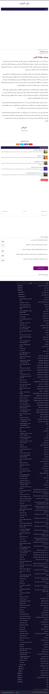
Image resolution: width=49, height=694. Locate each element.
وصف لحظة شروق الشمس (24, 480)
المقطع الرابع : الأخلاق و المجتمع (42, 402)
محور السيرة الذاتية (44, 614)
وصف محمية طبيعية (23, 512)
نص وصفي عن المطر (23, 598)
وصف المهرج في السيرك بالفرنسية (26, 523)
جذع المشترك (45, 466)
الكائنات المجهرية (45, 346)
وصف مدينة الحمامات (23, 446)
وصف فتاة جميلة (22, 348)
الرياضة (47, 330)
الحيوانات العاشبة (45, 327)
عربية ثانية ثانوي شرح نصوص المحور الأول (40, 552)
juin (20, 670)
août (21, 666)
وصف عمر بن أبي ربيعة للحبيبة (25, 500)
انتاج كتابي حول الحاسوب (24, 633)
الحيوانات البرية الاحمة (44, 325)
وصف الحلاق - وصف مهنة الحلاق (25, 568)
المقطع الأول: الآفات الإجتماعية (43, 358)
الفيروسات (46, 344)
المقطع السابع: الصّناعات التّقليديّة (42, 412)
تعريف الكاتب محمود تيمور (24, 403)
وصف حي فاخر (22, 538)
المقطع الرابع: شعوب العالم (43, 407)
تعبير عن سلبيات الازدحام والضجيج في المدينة (34, 172)
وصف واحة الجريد (23, 578)
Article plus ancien (5, 211)
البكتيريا (47, 308)
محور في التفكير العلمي (44, 658)
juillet (21, 668)
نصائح (47, 684)
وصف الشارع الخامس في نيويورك (26, 498)
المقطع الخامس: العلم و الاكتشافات (42, 395)
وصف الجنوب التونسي (23, 382)
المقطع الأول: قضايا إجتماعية (43, 362)
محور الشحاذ (46, 619)
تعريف (47, 435)
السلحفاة (46, 332)
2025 (20, 287)
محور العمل (46, 631)
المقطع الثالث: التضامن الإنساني (42, 367)
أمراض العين (46, 287)
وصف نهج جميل (22, 629)
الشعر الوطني (45, 339)
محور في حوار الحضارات (44, 665)
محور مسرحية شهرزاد (44, 670)
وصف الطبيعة (22, 644)
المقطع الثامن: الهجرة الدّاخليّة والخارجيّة (41, 381)
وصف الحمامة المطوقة (24, 462)
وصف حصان (22, 517)
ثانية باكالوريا (46, 454)
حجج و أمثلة (46, 470)
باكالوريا (47, 423)
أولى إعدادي (46, 290)
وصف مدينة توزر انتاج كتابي (24, 494)
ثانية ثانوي (46, 456)
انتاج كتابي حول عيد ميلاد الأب (25, 367)
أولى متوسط (46, 304)
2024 (20, 290)
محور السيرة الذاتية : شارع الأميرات (42, 617)
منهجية (47, 679)
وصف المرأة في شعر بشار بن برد (25, 642)
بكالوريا (47, 428)
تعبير (47, 433)
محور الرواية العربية (44, 612)
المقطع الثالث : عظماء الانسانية (42, 365)
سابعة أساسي (45, 484)
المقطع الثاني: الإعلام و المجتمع (42, 386)
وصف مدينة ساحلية (23, 379)
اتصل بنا (17, 692)
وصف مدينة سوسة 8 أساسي (25, 373)
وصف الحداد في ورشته (24, 620)
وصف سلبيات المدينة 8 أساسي (25, 452)
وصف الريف (22, 662)
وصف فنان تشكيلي (23, 635)
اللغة (47, 348)
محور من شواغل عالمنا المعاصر (42, 677)
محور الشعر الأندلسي (44, 621)
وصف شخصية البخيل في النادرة (25, 304)
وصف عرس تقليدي (23, 554)
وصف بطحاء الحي (23, 607)
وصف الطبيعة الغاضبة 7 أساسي (25, 395)
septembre (22, 296)
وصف (37, 53)
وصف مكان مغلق (23, 664)
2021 (20, 677)
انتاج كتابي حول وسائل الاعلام (25, 605)
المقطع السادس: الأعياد (44, 416)
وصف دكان (21, 580)
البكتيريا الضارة (45, 311)
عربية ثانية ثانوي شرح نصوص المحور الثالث (40, 554)
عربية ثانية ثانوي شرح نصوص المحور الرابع (40, 563)
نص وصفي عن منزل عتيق (24, 596)
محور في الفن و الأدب (44, 663)
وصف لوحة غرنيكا (23, 431)
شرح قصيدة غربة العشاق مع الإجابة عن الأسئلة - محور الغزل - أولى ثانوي (35, 249)
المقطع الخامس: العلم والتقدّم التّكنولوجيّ (41, 400)
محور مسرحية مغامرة (44, 672)
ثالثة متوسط (46, 447)
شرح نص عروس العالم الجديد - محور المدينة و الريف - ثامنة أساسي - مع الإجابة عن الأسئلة (31, 254)
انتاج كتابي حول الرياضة (24, 478)
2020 (20, 679)
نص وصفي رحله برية (23, 541)
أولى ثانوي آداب (45, 299)
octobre (21, 294)
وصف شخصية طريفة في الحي (25, 616)
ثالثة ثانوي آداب (45, 442)
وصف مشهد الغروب (23, 514)
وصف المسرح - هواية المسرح (25, 322)
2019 (20, 681)
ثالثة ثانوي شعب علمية (44, 444)
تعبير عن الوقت (40, 155)
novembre (21, 292)
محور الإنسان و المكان (44, 605)
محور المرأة (46, 642)
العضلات (46, 341)
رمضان (47, 480)
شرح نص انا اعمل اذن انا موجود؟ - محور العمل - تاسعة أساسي (36, 244)
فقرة (47, 593)
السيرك (47, 334)
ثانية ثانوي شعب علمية (44, 461)
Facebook (26, 144)
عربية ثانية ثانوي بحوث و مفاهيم (42, 550)
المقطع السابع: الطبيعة (44, 414)
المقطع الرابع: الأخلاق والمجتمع (42, 405)
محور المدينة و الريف (44, 639)
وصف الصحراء (22, 611)
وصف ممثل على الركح (23, 397)
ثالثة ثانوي (46, 440)
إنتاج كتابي (46, 306)
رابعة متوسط (46, 477)
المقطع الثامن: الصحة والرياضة (42, 376)
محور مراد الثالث (45, 668)
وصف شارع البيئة (23, 603)
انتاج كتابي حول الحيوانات (24, 624)
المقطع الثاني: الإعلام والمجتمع (42, 388)
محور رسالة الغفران (44, 651)
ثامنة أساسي (46, 449)
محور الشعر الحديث (44, 624)
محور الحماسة (45, 610)
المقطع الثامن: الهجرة (44, 379)
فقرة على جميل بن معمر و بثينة (25, 334)
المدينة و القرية (45, 351)
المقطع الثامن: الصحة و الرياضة (42, 374)
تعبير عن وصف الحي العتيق (24, 637)
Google (30, 144)
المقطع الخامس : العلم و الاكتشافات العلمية (40, 393)
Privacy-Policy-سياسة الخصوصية (8, 692)
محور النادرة (46, 646)
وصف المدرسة (22, 350)
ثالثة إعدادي (46, 437)
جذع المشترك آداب (45, 468)
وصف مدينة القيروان (23, 622)
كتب (47, 596)
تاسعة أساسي (45, 430)
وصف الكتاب (22, 556)
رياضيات (46, 482)
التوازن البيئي (46, 320)
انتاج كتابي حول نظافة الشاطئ (25, 618)
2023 (20, 673)
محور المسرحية (45, 644)
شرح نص (46, 487)
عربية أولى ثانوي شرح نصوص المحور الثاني (40, 495)
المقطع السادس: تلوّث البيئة (43, 421)
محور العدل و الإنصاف (44, 628)
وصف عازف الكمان (23, 324)
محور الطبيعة (46, 626)
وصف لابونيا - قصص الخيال (24, 302)
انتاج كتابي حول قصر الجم (24, 613)
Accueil (24, 211)
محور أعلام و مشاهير (44, 603)
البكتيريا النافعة (45, 313)
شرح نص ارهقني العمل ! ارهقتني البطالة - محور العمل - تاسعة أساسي (35, 258)
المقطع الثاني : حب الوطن (43, 383)
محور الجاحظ (46, 607)
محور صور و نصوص (44, 656)
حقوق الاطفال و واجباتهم (44, 473)
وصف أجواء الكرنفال (23, 631)
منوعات (47, 682)
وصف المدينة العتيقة (23, 660)
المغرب (47, 353)
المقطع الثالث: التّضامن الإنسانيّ (42, 369)
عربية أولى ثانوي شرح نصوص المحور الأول (40, 489)
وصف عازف (22, 444)
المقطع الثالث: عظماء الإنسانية (42, 372)
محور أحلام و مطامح (44, 600)
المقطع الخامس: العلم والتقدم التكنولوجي (41, 398)
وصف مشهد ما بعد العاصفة (24, 417)
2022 (20, 675)
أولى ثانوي (46, 297)
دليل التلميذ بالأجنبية (40, 268)
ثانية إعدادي (46, 451)
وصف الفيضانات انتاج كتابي (24, 314)
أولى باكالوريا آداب (45, 292)
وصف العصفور (22, 582)
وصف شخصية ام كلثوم (23, 536)
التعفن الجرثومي (45, 318)
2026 (21, 285)
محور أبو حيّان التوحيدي (44, 598)
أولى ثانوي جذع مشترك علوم (43, 301)
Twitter (21, 144)
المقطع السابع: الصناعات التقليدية (42, 409)
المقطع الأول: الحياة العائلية (43, 360)
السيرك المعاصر (45, 337)
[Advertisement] (24, 20)
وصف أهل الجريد (23, 316)
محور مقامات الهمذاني (44, 675)
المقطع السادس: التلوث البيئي (43, 419)
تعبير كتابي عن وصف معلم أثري (37, 167)
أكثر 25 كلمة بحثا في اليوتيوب (43, 285)
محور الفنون (46, 637)
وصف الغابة (22, 646)
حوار (47, 475)
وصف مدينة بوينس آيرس (24, 468)
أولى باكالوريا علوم (45, 294)
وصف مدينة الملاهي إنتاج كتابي (25, 496)
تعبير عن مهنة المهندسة (38, 161)
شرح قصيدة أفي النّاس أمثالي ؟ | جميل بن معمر (39, 239)
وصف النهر (21, 609)
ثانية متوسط (46, 463)
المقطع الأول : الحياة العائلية (43, 355)
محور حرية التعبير (45, 649)
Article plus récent (44, 211)
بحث (47, 426)
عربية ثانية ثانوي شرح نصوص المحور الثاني (40, 557)
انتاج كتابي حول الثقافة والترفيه (25, 600)
